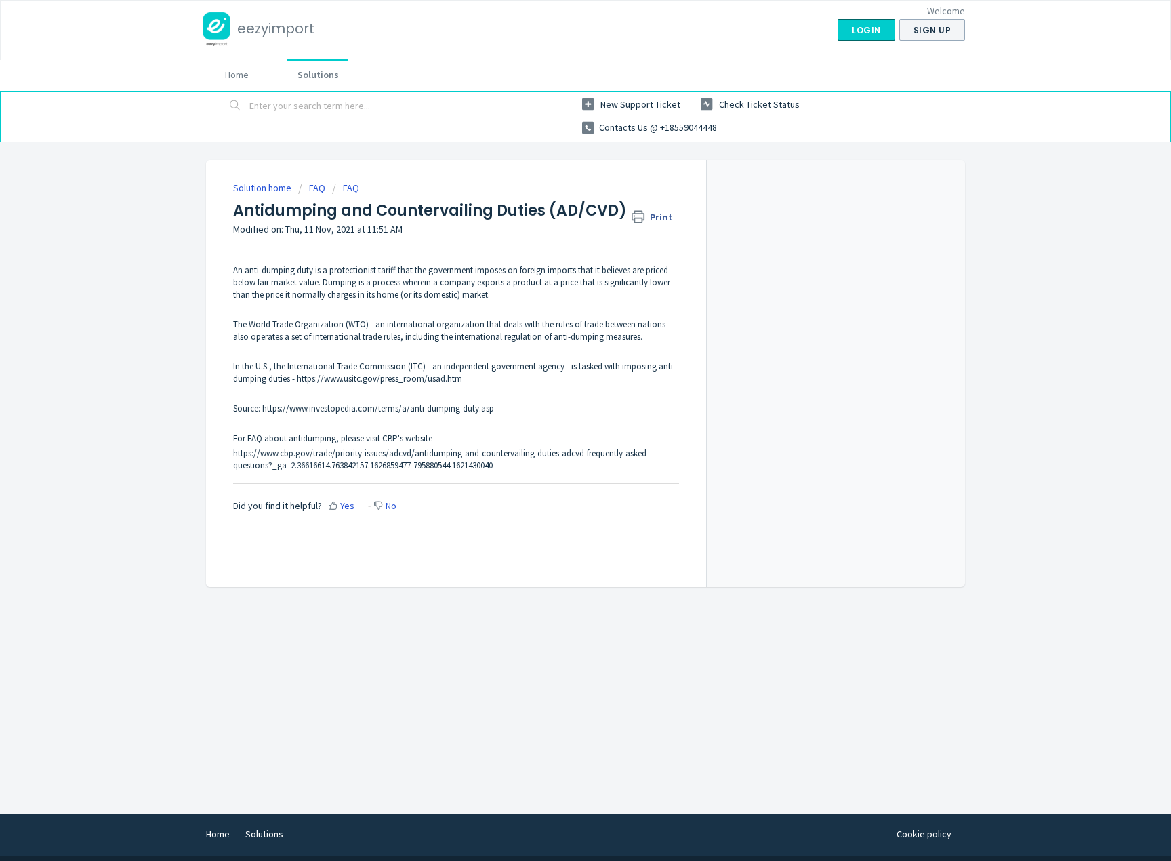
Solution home (263, 188)
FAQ (317, 188)
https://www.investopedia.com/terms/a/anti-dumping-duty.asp (378, 408)
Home (237, 74)
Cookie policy (924, 834)
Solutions (318, 74)
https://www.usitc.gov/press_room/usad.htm (379, 378)
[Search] (235, 106)
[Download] (560, 254)
